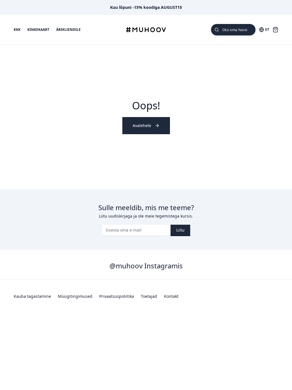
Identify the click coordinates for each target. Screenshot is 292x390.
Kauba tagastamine (32, 296)
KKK (17, 29)
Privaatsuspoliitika (116, 296)
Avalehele (142, 125)
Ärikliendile (68, 29)
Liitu (180, 230)
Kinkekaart (38, 29)
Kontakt (171, 296)
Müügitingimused (75, 296)
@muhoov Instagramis (146, 265)
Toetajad (149, 296)
